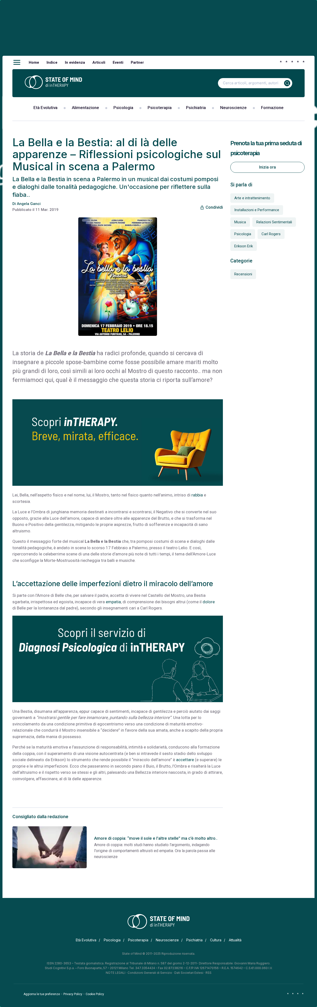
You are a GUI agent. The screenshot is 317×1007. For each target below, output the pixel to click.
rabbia (197, 494)
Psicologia (123, 107)
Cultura (215, 940)
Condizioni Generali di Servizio (150, 973)
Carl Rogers (271, 234)
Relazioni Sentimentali (274, 222)
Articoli (98, 62)
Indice (52, 62)
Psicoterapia (160, 107)
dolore (209, 601)
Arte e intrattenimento (252, 198)
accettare (185, 759)
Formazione (272, 107)
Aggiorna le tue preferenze (42, 994)
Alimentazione (85, 107)
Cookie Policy (95, 994)
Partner (137, 62)
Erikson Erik (243, 246)
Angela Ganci (29, 203)
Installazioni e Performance (256, 210)
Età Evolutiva (45, 107)
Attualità (235, 940)
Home (34, 62)
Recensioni (243, 274)
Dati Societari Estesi (188, 973)
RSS (208, 973)
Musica (240, 222)
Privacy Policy (72, 994)
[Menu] (16, 62)
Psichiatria (196, 107)
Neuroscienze (233, 107)
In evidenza (75, 62)
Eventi (118, 62)
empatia (113, 601)
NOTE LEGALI (115, 973)
